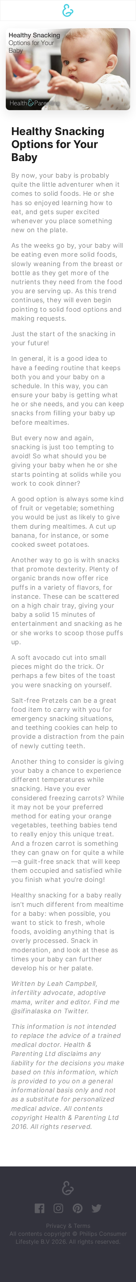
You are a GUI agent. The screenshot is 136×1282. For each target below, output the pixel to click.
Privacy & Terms (68, 1225)
